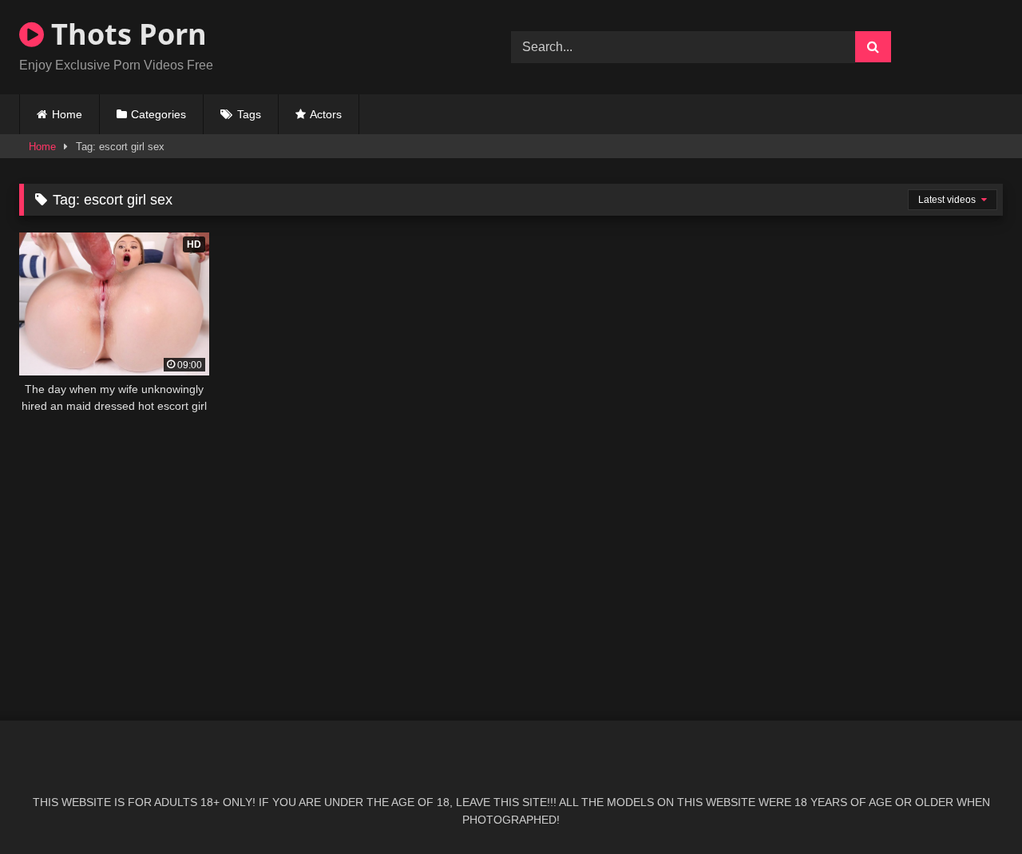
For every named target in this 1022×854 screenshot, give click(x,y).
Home (67, 114)
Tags (249, 114)
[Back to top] (972, 806)
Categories (158, 114)
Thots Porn (125, 34)
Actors (326, 114)
